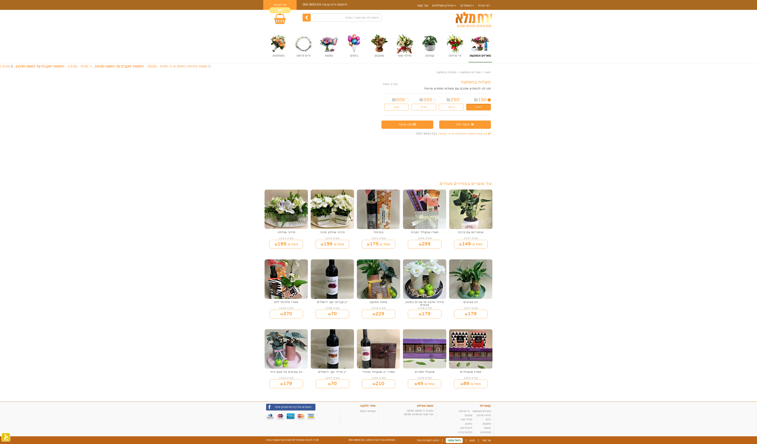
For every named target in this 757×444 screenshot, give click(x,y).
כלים (488, 419)
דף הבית (484, 5)
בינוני (451, 107)
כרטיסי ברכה (465, 432)
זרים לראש (466, 428)
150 (480, 99)
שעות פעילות (425, 406)
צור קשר (422, 5)
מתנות (487, 428)
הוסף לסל (463, 124)
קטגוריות (485, 406)
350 (425, 99)
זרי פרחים (464, 411)
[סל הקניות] (280, 17)
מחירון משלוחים (443, 5)
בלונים (468, 423)
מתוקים (487, 423)
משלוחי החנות (368, 411)
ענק (396, 107)
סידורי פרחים (484, 415)
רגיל (479, 107)
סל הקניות (280, 5)
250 (453, 99)
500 (398, 99)
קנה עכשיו (406, 124)
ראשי (488, 72)
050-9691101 (312, 4)
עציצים (468, 415)
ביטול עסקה (454, 440)
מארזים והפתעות (470, 72)
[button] (6, 437)
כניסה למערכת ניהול (428, 440)
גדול (424, 107)
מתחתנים (485, 432)
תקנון (472, 440)
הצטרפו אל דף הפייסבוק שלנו (293, 407)
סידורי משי (466, 419)
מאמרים (466, 5)
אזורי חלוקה (368, 406)
